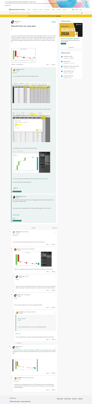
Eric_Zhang (18, 69)
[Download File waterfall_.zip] (20, 188)
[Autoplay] (69, 47)
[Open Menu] (82, 13)
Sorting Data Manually (43, 178)
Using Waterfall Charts (68, 76)
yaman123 (71, 72)
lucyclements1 (72, 67)
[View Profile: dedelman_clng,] (14, 197)
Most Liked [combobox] (55, 227)
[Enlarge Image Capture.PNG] (23, 55)
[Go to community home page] (17, 9)
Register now (8, 5)
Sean (18, 248)
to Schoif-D (22, 69)
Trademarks (80, 398)
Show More (19, 343)
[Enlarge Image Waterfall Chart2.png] (33, 259)
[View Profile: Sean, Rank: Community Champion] (15, 249)
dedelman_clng (18, 196)
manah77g (72, 58)
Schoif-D (16, 21)
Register (76, 9)
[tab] (70, 47)
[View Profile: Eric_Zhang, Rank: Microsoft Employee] (17, 312)
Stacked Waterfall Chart (69, 71)
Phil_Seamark (18, 231)
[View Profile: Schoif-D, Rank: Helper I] (12, 22)
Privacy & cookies (67, 398)
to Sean (27, 276)
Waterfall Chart (67, 61)
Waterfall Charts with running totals (71, 66)
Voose (70, 77)
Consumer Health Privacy (25, 401)
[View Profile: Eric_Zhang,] (14, 70)
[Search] (73, 9)
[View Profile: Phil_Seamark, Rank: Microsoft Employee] (14, 232)
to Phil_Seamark (31, 248)
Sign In (81, 9)
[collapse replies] (10, 231)
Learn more (58, 16)
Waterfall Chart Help (68, 56)
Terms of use (74, 398)
